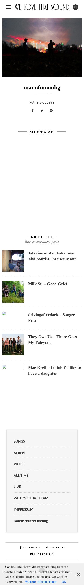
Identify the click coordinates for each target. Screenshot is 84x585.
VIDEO (19, 464)
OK (64, 581)
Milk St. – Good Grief (47, 284)
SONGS (19, 441)
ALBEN (19, 453)
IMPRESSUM (23, 509)
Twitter (56, 547)
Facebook (31, 547)
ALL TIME (21, 475)
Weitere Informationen (40, 581)
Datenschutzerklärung (31, 521)
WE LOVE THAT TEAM (31, 498)
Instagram (43, 554)
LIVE (17, 487)
